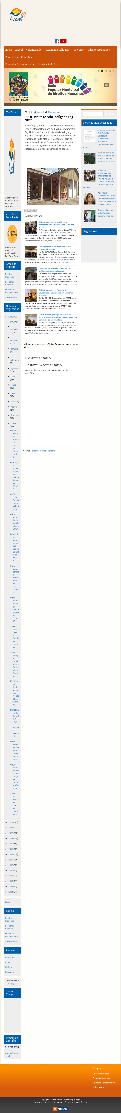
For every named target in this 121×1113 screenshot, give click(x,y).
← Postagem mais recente (36, 344)
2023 (11, 827)
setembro (14, 360)
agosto (14, 368)
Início (8, 49)
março (14, 407)
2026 (11, 317)
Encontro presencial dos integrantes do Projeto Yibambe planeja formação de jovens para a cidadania (98, 179)
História (8, 967)
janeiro (14, 423)
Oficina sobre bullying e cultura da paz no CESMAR (14, 609)
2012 (11, 886)
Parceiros (11, 57)
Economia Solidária (57, 49)
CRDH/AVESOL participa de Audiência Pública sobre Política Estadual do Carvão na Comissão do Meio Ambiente (58, 317)
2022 (11, 833)
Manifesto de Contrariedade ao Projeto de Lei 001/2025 (14, 693)
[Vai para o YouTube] (63, 41)
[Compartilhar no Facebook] (35, 210)
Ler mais (57, 241)
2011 (11, 892)
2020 (11, 843)
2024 (11, 822)
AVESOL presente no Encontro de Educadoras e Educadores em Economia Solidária (56, 292)
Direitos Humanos (99, 49)
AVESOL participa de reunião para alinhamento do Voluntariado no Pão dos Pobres (56, 225)
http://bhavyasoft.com (77, 1102)
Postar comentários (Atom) (43, 451)
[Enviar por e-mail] (26, 210)
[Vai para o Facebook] (57, 41)
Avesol (19, 49)
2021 (11, 838)
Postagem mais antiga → (66, 344)
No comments (54, 112)
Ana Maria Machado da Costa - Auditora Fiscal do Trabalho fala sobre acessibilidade (107, 199)
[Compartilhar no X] (32, 210)
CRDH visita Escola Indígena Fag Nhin (49, 118)
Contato (26, 57)
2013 (11, 881)
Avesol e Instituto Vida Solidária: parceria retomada (106, 213)
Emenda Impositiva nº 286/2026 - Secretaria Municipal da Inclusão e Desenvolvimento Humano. (99, 139)
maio (13, 393)
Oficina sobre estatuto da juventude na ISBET (14, 750)
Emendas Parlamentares (20, 64)
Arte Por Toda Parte (49, 64)
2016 (11, 865)
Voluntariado (34, 49)
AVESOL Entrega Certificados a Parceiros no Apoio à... (14, 664)
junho (13, 385)
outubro (14, 349)
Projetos (79, 49)
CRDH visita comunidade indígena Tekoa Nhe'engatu (14, 777)
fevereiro (15, 415)
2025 (11, 322)
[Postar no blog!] (29, 210)
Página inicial (11, 957)
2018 (11, 854)
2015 (11, 870)
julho (13, 376)
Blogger (11, 983)
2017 (11, 860)
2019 (11, 849)
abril (13, 401)
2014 (11, 876)
